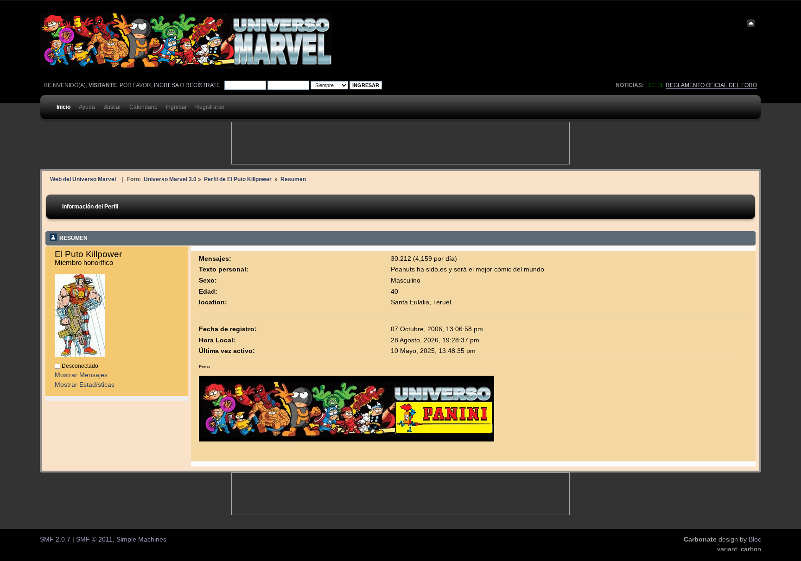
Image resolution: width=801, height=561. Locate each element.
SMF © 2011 (94, 539)
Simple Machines (141, 539)
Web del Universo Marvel (83, 179)
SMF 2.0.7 (55, 539)
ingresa (166, 85)
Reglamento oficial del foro (711, 85)
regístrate (202, 85)
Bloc (755, 539)
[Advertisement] (400, 143)
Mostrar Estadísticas (84, 384)
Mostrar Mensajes (81, 375)
